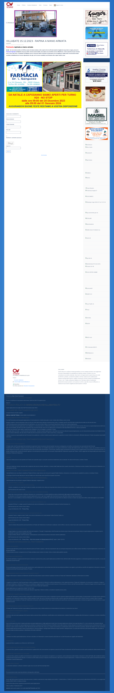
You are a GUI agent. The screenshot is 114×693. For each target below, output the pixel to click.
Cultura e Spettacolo (32, 5)
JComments (44, 155)
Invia (8, 151)
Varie (40, 5)
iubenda (8, 688)
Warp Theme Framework (18, 396)
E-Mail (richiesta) (10, 124)
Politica (23, 5)
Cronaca (45, 5)
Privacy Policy (25, 509)
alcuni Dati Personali (30, 688)
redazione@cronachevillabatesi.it (22, 381)
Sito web (8, 129)
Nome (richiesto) (10, 119)
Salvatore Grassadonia (29, 385)
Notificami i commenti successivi (14, 137)
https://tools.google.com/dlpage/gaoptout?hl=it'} (41, 539)
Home (18, 5)
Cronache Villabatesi (18, 380)
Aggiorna (8, 146)
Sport (50, 5)
